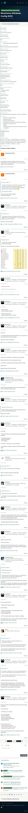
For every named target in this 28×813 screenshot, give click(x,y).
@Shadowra (12, 388)
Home (22, 805)
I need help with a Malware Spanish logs (12, 782)
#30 (26, 404)
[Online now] (3, 380)
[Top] (25, 805)
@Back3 (12, 339)
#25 (26, 283)
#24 (26, 236)
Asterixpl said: (4, 213)
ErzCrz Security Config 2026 (14, 776)
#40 (26, 702)
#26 (26, 307)
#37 (26, 599)
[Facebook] (24, 811)
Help (20, 805)
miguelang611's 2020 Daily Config (15, 787)
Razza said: (4, 668)
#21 (26, 158)
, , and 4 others (10, 500)
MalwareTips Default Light (7, 803)
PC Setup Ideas (6, 773)
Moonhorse (4, 18)
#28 (26, 354)
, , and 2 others (12, 224)
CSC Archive (5, 790)
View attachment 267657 (7, 191)
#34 (26, 512)
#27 (26, 330)
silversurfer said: (5, 182)
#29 (26, 384)
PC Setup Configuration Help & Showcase (11, 778)
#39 (26, 665)
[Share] (24, 159)
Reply (26, 169)
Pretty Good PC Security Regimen (13, 770)
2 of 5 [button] (14, 741)
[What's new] (23, 3)
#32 (26, 462)
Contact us (3, 805)
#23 (26, 210)
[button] (2, 3)
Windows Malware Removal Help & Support (11, 784)
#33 (26, 487)
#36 (26, 564)
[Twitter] (26, 811)
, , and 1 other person (12, 652)
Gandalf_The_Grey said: (6, 407)
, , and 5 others (10, 317)
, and (9, 198)
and (8, 166)
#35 (26, 537)
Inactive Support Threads (8, 767)
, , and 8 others (10, 370)
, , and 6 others (8, 391)
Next (18, 741)
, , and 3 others (11, 271)
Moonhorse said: (5, 466)
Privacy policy (15, 805)
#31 (26, 428)
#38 (26, 635)
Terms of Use (9, 805)
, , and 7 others (10, 294)
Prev (10, 741)
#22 (26, 179)
